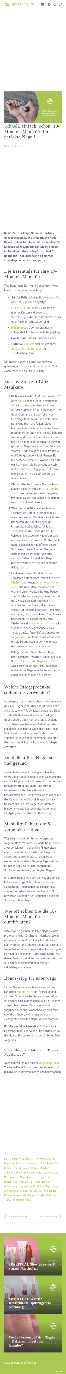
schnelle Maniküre (45, 1195)
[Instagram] (55, 4)
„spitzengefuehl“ (49, 1062)
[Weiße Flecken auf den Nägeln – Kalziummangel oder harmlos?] (33, 1316)
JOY (57, 297)
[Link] (19, 4)
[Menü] (42, 4)
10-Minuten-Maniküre (20, 1159)
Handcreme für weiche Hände (21, 1168)
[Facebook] (49, 4)
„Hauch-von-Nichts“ (41, 623)
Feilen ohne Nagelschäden (31, 1163)
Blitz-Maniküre (42, 1159)
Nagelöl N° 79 (25, 991)
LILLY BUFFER (20, 308)
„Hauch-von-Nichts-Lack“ (26, 348)
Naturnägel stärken (26, 1190)
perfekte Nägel (47, 1190)
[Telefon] (60, 4)
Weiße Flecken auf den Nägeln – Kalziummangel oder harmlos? (32, 1341)
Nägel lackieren (28, 1177)
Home (58, 1371)
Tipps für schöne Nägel (17, 1200)
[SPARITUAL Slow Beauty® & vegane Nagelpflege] (33, 1239)
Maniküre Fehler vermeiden (31, 1172)
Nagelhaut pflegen (29, 1181)
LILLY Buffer (51, 488)
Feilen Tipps (54, 1163)
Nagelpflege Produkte (31, 1186)
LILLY (21, 302)
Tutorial (55, 1067)
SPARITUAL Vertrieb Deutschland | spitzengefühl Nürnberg (30, 1303)
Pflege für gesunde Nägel (18, 1195)
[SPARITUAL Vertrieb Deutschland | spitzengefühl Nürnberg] (33, 1278)
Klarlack (29, 344)
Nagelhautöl (19, 327)
